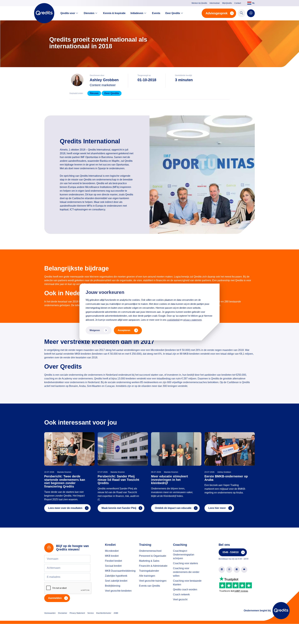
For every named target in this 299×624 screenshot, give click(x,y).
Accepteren (124, 330)
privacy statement (192, 319)
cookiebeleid (173, 319)
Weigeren (95, 330)
